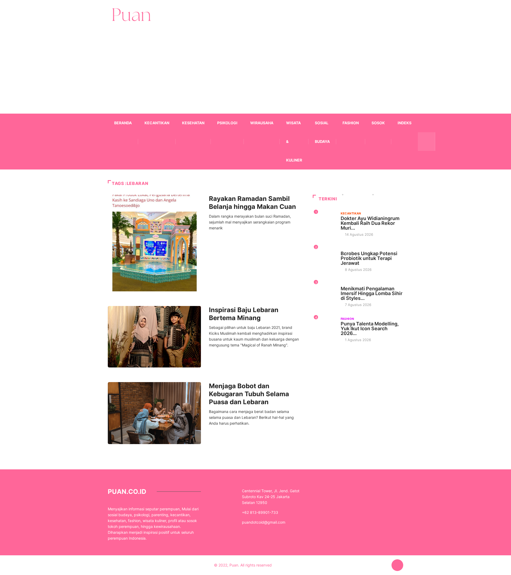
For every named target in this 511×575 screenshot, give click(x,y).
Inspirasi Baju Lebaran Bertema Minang (243, 314)
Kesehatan (193, 123)
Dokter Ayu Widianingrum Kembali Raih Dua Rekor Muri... (370, 223)
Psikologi (227, 123)
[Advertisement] (255, 79)
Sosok (378, 123)
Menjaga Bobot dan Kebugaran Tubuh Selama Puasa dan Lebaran (249, 394)
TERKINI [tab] (328, 198)
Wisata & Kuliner (294, 141)
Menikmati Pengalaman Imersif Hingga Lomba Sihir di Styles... (371, 293)
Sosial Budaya (322, 132)
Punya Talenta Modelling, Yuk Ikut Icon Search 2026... (370, 328)
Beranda (123, 123)
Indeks (404, 123)
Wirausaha (261, 123)
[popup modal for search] (426, 141)
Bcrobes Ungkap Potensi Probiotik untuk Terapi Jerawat (369, 258)
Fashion (351, 123)
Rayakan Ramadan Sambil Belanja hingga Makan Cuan (252, 202)
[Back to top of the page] (397, 565)
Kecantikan (157, 123)
